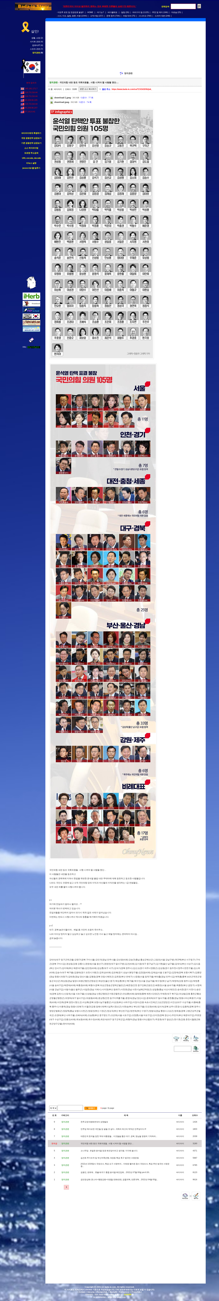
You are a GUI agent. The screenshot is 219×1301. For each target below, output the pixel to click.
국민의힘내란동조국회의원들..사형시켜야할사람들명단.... (107, 1143)
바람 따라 (127, 16)
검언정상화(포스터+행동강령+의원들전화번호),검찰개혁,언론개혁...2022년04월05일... (119, 1179)
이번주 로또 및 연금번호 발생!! (71, 12)
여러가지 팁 (137, 12)
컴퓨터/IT (36, 45)
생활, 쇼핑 (35, 38)
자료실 (174, 12)
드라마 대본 (160, 16)
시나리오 (142, 16)
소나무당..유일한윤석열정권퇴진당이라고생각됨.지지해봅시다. (109, 1151)
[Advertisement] (31, 223)
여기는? (100, 12)
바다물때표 (112, 12)
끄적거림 (94, 16)
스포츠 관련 (35, 49)
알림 (123, 12)
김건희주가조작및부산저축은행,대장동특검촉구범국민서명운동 (110, 1158)
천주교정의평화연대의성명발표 (94, 1122)
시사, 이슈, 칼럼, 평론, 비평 (69, 16)
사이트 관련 (35, 42)
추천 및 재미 (157, 12)
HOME (90, 12)
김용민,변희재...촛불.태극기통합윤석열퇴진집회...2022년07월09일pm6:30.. (115, 1172)
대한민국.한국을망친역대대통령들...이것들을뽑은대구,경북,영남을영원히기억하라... (119, 1136)
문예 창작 (110, 16)
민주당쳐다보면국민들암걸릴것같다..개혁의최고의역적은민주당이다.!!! (113, 1129)
